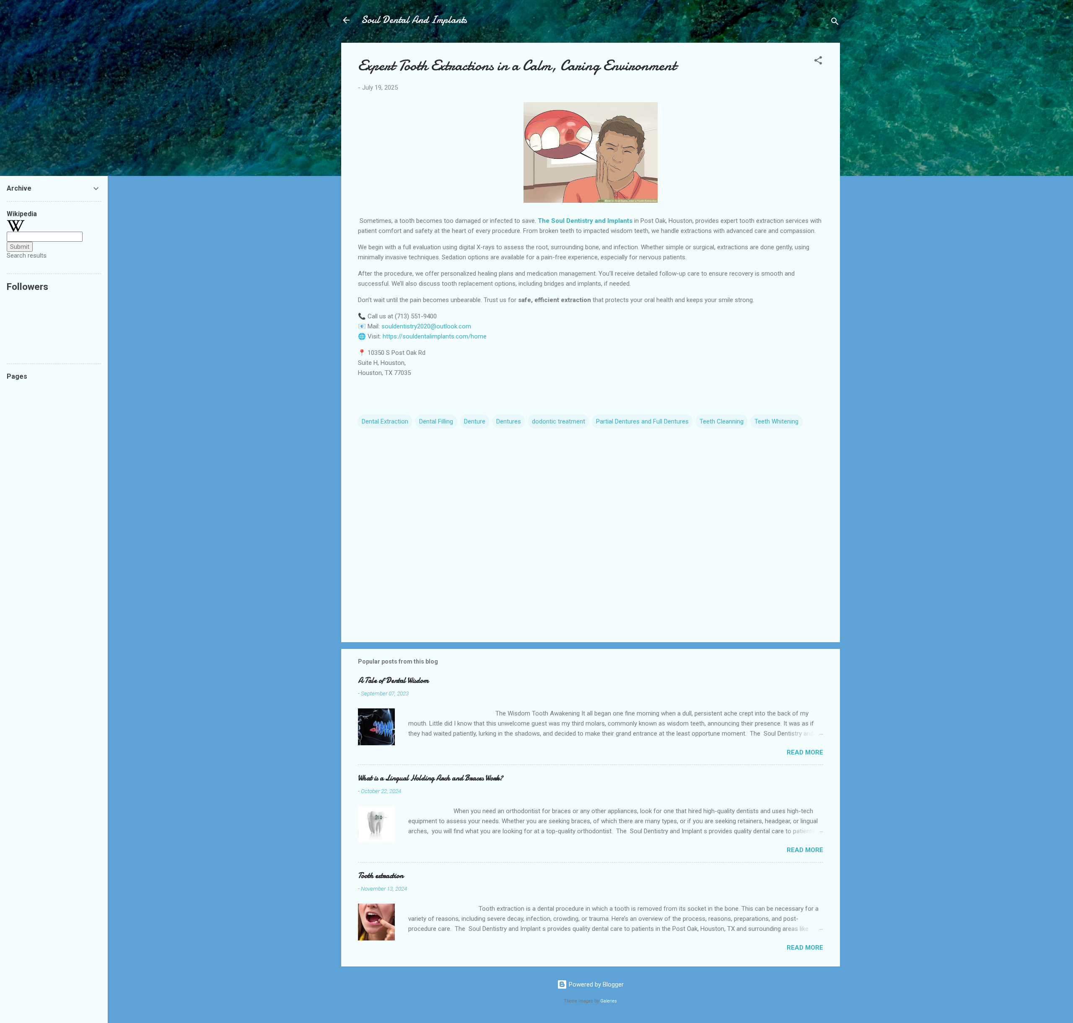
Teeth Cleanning (722, 421)
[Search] (835, 23)
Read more (805, 752)
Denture (474, 421)
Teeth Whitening (776, 421)
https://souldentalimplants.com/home (435, 336)
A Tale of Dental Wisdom (393, 680)
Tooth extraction (380, 876)
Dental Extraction (385, 421)
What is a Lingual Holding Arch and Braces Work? (430, 778)
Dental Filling (436, 421)
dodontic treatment (558, 421)
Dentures (508, 421)
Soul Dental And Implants (414, 20)
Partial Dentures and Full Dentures (642, 421)
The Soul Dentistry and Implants (585, 221)
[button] (818, 61)
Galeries (608, 1001)
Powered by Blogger (595, 984)
